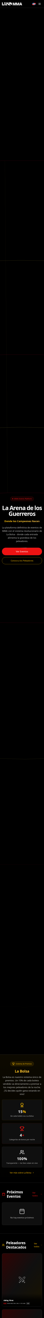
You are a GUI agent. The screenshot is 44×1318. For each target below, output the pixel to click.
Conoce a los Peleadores (22, 560)
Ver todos (35, 1194)
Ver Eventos (22, 551)
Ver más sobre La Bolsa (20, 1172)
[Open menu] (39, 3)
